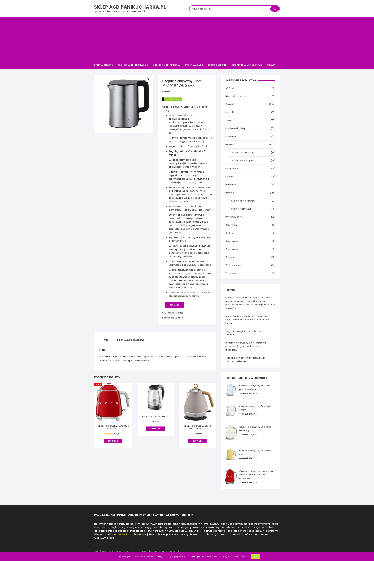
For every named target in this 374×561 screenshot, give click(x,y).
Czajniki (178, 317)
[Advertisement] (187, 39)
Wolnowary (231, 273)
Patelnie (229, 192)
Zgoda (255, 556)
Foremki (229, 112)
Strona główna (103, 65)
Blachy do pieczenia (236, 96)
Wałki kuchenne (234, 265)
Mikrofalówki (232, 168)
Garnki (228, 120)
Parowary (230, 184)
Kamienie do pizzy (235, 128)
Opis (105, 340)
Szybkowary (231, 241)
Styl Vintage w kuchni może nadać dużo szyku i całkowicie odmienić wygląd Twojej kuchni (248, 320)
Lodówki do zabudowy (242, 152)
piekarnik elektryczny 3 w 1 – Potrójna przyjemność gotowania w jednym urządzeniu (245, 346)
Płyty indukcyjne (234, 216)
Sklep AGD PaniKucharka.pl (130, 7)
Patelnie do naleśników (242, 200)
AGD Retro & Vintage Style (247, 65)
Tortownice (231, 249)
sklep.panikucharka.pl (123, 534)
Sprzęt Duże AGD (217, 65)
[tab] (106, 340)
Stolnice (229, 232)
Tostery (229, 257)
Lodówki (229, 144)
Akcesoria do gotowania (133, 65)
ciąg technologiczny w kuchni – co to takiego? (245, 333)
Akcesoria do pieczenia (166, 65)
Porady (271, 65)
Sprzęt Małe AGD (194, 65)
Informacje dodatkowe (130, 340)
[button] (148, 79)
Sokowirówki (232, 224)
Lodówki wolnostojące (242, 160)
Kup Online (174, 305)
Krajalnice (230, 136)
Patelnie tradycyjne (240, 208)
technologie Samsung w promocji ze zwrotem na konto (245, 359)
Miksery (229, 176)
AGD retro (230, 88)
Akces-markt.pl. (169, 356)
